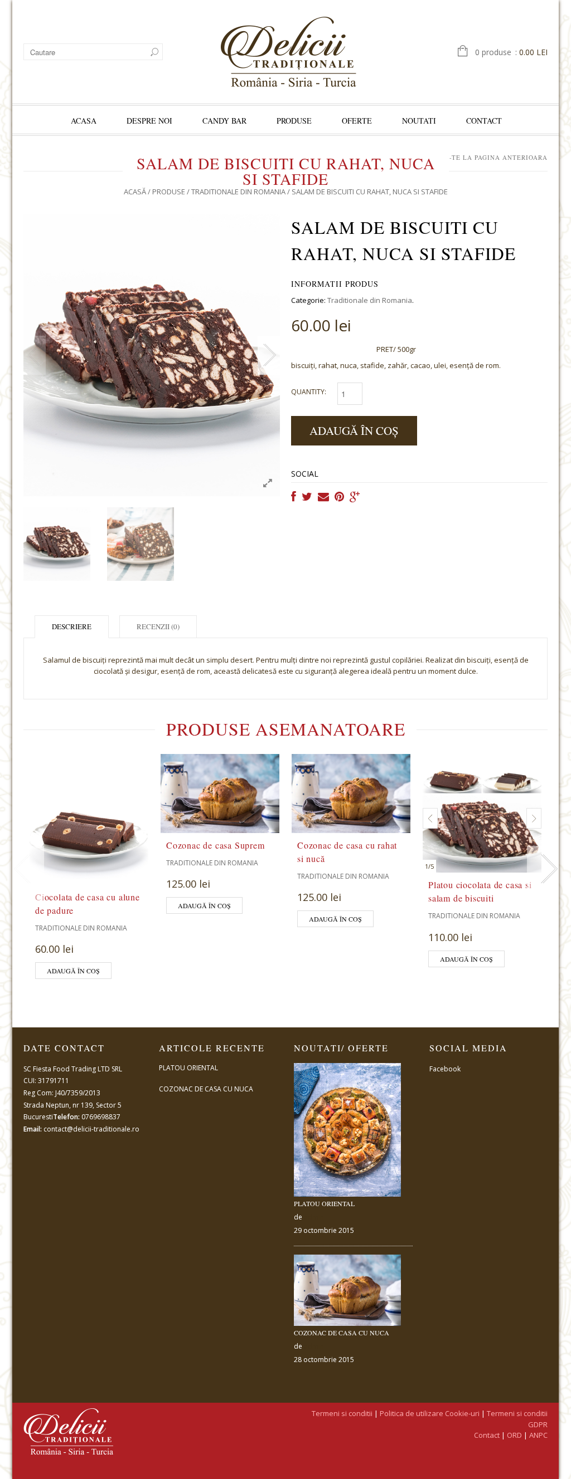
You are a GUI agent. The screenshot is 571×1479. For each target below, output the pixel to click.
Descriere (71, 626)
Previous (34, 355)
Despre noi (149, 120)
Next (269, 355)
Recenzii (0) (158, 626)
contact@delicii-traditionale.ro (91, 1129)
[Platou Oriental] (347, 1130)
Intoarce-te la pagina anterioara (481, 157)
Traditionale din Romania (238, 192)
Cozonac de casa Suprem (215, 845)
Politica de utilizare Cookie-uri (430, 1413)
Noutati (419, 120)
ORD (514, 1435)
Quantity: (308, 391)
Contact (484, 120)
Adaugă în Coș (354, 430)
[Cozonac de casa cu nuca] (347, 1290)
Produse (294, 120)
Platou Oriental (188, 1067)
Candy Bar (224, 120)
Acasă (135, 192)
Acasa (83, 120)
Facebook (445, 1069)
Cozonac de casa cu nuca (206, 1089)
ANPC (538, 1435)
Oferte (357, 120)
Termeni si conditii (342, 1413)
